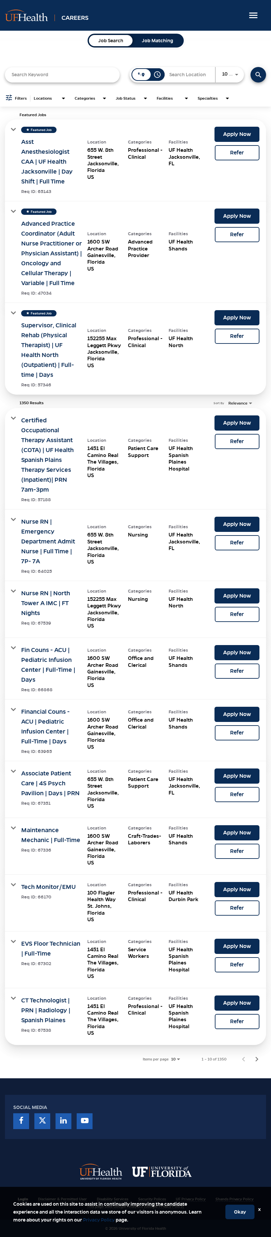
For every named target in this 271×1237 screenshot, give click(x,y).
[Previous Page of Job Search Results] (243, 1059)
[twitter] (42, 1121)
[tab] (110, 40)
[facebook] (21, 1121)
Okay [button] (240, 1212)
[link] (135, 160)
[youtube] (85, 1121)
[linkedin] (63, 1121)
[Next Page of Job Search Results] (256, 1059)
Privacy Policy (99, 1220)
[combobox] (62, 74)
